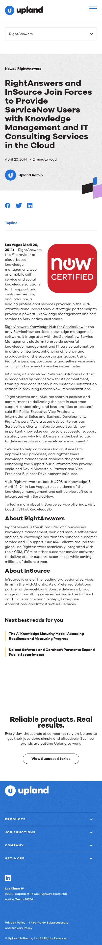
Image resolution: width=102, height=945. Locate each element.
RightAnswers (29, 68)
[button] (93, 8)
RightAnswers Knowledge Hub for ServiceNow (44, 326)
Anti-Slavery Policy (18, 928)
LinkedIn (8, 878)
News (9, 68)
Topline (11, 223)
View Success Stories (51, 758)
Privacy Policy (15, 922)
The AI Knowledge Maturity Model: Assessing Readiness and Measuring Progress (46, 636)
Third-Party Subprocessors (48, 922)
